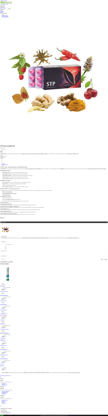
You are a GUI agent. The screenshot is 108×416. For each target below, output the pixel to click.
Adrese (3, 402)
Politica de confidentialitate (5, 391)
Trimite (102, 259)
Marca (1, 217)
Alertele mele (4, 403)
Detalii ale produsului (5, 164)
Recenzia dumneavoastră (4, 250)
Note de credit (4, 401)
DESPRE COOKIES (5, 392)
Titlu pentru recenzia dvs (10, 244)
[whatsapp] (0, 376)
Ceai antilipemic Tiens (3, 313)
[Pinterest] (2, 162)
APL (2, 217)
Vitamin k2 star (2, 323)
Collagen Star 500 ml (3, 304)
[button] (54, 4)
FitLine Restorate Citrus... (4, 358)
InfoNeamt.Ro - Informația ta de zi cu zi (5, 375)
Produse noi (3, 384)
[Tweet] (2, 160)
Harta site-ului (4, 393)
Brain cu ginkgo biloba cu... (4, 295)
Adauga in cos (4, 298)
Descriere (3, 163)
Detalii (3, 299)
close (2, 415)
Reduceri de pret (4, 383)
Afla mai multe (70, 415)
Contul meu (1, 0)
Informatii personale (4, 400)
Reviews (3, 165)
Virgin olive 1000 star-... (3, 349)
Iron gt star (2, 365)
